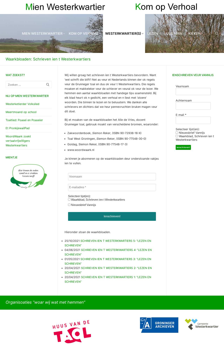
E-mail (181, 115)
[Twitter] (215, 7)
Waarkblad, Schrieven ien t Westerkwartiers (97, 199)
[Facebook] (209, 7)
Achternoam (184, 100)
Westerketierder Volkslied (22, 104)
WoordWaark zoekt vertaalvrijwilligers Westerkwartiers (18, 141)
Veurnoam (182, 86)
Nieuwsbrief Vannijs (83, 204)
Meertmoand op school (21, 112)
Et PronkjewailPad (18, 128)
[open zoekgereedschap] (216, 33)
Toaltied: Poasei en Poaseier (24, 120)
